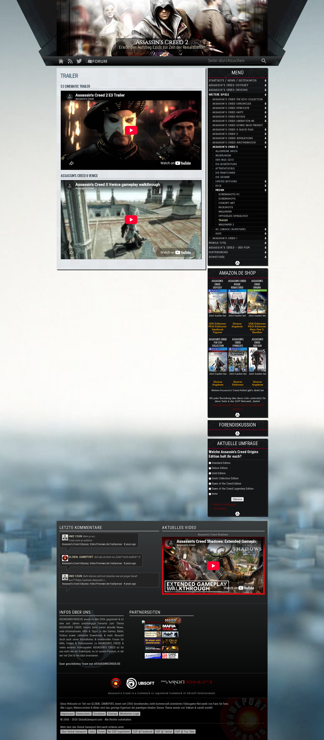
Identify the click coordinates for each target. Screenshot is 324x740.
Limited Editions (226, 181)
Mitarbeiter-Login (129, 713)
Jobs (92, 731)
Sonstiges (217, 257)
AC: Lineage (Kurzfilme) (230, 229)
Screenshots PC (229, 194)
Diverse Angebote (237, 325)
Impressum (68, 713)
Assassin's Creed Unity (227, 112)
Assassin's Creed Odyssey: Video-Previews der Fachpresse (92, 544)
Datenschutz (84, 713)
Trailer (223, 220)
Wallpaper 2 (226, 224)
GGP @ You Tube (184, 731)
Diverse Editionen (237, 383)
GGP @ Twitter (164, 731)
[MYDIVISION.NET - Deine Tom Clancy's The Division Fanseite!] (153, 629)
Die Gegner (222, 177)
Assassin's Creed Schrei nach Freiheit (237, 125)
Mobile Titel (217, 243)
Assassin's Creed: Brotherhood (234, 142)
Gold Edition (219, 473)
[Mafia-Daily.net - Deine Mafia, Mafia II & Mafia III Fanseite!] (170, 629)
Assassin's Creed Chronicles (231, 103)
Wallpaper (225, 211)
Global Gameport (81, 557)
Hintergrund (218, 252)
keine (215, 493)
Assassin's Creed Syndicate (230, 108)
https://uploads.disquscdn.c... (91, 580)
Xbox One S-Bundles (257, 331)
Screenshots (227, 198)
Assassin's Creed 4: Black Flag (233, 129)
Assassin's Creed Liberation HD (233, 121)
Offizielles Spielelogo (233, 216)
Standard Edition (221, 463)
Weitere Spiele (219, 95)
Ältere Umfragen (224, 504)
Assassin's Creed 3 (225, 134)
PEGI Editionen (217, 326)
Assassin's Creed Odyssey (228, 85)
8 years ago (130, 544)
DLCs (218, 186)
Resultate (219, 508)
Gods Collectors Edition (225, 478)
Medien (219, 190)
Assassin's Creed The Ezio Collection (237, 99)
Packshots (225, 207)
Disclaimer (99, 713)
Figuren (217, 332)
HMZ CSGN (75, 536)
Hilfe (218, 233)
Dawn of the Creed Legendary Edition (233, 488)
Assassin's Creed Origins (228, 90)
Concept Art (226, 203)
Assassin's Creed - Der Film (229, 248)
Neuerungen (223, 155)
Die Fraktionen (225, 173)
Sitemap (112, 713)
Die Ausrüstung (226, 164)
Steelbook (217, 329)
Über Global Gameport (74, 731)
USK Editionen (217, 323)
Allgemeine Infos (226, 151)
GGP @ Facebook (143, 731)
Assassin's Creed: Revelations (232, 138)
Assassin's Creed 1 (224, 238)
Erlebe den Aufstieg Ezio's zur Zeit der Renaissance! (162, 47)
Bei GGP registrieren (119, 731)
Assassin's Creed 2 (225, 147)
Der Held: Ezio (224, 160)
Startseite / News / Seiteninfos (233, 81)
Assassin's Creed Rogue (228, 116)
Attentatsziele (225, 168)
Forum (101, 731)
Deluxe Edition (220, 468)
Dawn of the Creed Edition (226, 483)
